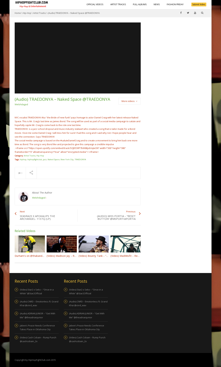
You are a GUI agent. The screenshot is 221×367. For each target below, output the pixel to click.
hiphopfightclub (34, 159)
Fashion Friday (175, 4)
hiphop (23, 159)
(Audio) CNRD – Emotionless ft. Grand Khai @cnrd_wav (39, 303)
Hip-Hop (27, 13)
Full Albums (140, 4)
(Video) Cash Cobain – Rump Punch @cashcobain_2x (38, 339)
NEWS (157, 4)
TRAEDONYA (80, 159)
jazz (45, 159)
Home (18, 13)
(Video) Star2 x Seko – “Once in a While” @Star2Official (37, 291)
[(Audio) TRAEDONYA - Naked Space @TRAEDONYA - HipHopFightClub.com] (32, 4)
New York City (67, 159)
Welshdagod (21, 104)
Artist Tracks (118, 4)
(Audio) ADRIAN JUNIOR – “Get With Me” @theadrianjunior (37, 315)
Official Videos (95, 4)
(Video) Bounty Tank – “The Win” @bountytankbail (108, 255)
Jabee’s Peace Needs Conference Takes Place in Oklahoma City (37, 327)
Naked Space (54, 159)
